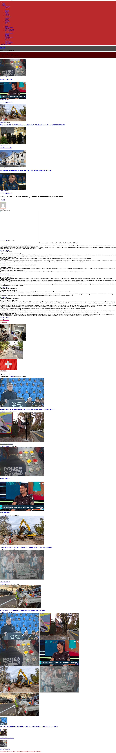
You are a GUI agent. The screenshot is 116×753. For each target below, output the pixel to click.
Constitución (8, 16)
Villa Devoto (8, 38)
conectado (12, 376)
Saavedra (7, 35)
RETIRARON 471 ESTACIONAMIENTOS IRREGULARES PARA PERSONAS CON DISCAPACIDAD (22, 610)
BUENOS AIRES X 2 (6, 79)
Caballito (7, 13)
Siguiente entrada (3, 371)
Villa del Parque (9, 37)
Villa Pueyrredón (9, 42)
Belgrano (7, 11)
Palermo (7, 28)
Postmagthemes (37, 751)
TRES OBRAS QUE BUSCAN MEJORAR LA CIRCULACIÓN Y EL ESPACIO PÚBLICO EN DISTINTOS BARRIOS (32, 125)
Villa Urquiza (8, 43)
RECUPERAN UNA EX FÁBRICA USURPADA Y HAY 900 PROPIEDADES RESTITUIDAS (26, 170)
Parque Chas (8, 31)
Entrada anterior (3, 370)
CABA (3, 4)
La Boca (7, 20)
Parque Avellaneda (9, 29)
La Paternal (7, 21)
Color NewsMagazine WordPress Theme (24, 751)
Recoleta (7, 34)
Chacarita (7, 18)
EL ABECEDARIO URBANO (6, 444)
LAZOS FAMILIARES (5, 582)
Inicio (3, 3)
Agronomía (7, 6)
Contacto (4, 44)
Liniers (6, 22)
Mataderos (7, 23)
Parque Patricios (9, 33)
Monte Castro (8, 25)
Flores (6, 19)
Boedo (6, 12)
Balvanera (7, 8)
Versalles (7, 36)
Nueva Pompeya (9, 27)
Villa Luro (7, 39)
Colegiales (7, 15)
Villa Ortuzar (8, 41)
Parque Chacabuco (9, 30)
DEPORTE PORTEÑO (6, 102)
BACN (2, 47)
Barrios (4, 5)
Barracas (7, 10)
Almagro (7, 7)
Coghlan (7, 14)
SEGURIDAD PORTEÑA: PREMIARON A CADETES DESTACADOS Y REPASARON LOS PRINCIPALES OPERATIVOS (27, 409)
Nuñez (6, 26)
